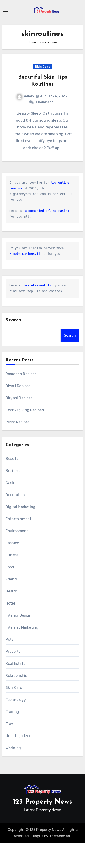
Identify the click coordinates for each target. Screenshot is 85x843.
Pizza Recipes (18, 422)
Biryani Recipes (19, 398)
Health (11, 591)
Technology (16, 699)
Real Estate (15, 663)
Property (13, 651)
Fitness (12, 555)
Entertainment (19, 519)
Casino (11, 483)
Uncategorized (19, 736)
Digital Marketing (20, 507)
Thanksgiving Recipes (25, 410)
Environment (17, 531)
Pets (10, 639)
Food (10, 567)
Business (14, 471)
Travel (11, 724)
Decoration (15, 495)
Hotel (10, 603)
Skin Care (42, 67)
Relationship (16, 675)
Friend (11, 579)
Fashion (12, 543)
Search (14, 320)
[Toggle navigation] (6, 10)
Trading (12, 712)
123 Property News (42, 801)
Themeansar (59, 836)
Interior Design (19, 615)
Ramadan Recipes (21, 374)
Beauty (12, 459)
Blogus (37, 836)
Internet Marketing (22, 627)
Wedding (13, 748)
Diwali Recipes (18, 386)
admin (29, 96)
